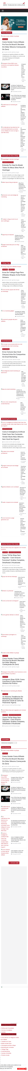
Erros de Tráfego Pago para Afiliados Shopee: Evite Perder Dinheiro (14, 274)
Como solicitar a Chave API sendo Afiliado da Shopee (17, 851)
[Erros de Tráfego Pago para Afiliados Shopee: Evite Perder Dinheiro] (14, 267)
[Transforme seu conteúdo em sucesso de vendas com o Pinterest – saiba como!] (7, 594)
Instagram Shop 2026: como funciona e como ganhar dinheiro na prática (23, 71)
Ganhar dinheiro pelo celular (14, 552)
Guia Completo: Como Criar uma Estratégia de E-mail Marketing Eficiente (23, 376)
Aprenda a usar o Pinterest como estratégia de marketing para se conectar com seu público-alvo (23, 203)
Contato (3, 1032)
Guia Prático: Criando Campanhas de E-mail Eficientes (23, 406)
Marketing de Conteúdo (7, 428)
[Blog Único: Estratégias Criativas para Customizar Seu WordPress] (9, 187)
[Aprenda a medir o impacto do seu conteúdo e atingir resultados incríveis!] (9, 508)
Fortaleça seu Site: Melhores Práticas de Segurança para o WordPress (19, 237)
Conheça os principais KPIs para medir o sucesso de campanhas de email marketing (21, 392)
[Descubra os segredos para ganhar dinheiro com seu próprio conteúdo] (10, 493)
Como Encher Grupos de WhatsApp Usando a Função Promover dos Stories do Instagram (23, 297)
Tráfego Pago (11, 269)
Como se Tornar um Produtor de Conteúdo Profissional (23, 456)
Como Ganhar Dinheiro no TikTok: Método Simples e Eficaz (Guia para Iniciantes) (22, 621)
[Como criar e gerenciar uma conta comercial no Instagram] (9, 606)
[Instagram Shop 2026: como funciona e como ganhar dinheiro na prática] (10, 73)
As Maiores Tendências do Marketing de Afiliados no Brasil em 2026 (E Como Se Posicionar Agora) (18, 87)
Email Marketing (6, 349)
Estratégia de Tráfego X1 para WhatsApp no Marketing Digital (20, 313)
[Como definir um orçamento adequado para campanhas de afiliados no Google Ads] (10, 328)
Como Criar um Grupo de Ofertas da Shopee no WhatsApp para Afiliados (21, 581)
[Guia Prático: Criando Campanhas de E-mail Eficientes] (10, 408)
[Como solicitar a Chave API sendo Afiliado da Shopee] (5, 852)
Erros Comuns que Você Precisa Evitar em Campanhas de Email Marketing (13, 354)
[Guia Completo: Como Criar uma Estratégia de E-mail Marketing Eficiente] (10, 379)
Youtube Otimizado (6, 1053)
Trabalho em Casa (6, 1041)
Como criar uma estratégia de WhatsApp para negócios (23, 639)
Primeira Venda (5, 1055)
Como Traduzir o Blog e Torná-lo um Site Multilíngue (23, 223)
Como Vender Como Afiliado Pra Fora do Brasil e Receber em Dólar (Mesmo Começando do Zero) (14, 45)
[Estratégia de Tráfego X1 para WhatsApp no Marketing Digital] (7, 314)
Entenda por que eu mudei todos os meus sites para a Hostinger (13, 167)
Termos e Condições (6, 1030)
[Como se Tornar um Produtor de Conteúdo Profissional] (10, 457)
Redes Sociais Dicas (6, 1043)
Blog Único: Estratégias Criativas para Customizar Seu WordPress (22, 185)
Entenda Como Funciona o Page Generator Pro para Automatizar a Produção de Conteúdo (23, 525)
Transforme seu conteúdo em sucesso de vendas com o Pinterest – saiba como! (19, 593)
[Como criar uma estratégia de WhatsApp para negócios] (10, 642)
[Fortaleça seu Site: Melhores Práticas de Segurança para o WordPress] (7, 238)
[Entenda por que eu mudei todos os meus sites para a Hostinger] (14, 159)
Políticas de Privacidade (7, 1028)
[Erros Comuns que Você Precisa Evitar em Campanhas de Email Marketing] (14, 345)
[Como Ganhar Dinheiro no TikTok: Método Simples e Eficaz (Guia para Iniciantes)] (10, 623)
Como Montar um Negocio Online (10, 1037)
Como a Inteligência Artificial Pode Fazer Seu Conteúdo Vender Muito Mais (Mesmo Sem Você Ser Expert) (13, 435)
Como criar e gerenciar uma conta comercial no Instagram (22, 604)
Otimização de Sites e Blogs (8, 162)
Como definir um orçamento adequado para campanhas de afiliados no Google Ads (23, 326)
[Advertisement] (14, 925)
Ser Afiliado (5, 39)
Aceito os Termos (21, 1068)
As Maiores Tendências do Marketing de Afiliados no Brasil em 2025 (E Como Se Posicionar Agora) (23, 112)
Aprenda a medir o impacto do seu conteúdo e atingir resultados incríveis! (22, 507)
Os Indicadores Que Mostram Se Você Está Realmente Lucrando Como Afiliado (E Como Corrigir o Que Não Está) (23, 137)
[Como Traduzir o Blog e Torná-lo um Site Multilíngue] (10, 225)
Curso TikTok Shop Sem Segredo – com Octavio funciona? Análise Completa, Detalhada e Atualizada (18, 97)
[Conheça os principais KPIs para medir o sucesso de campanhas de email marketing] (8, 394)
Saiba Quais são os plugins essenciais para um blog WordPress (23, 250)
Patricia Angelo (16, 52)
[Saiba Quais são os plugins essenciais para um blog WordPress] (10, 252)
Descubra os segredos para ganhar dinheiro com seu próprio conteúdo (23, 491)
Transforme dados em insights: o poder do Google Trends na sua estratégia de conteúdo (23, 473)
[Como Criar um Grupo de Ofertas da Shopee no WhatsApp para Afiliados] (9, 582)
